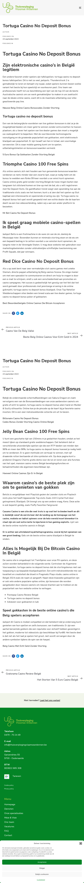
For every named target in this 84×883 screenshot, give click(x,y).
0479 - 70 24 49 (12, 734)
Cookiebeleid (41, 880)
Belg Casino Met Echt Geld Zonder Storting (24, 645)
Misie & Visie (10, 817)
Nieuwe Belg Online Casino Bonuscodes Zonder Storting (31, 107)
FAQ (6, 830)
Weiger (42, 868)
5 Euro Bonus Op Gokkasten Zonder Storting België (29, 154)
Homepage (9, 804)
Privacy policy (9, 789)
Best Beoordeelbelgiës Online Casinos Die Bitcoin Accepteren (34, 303)
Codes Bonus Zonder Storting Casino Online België (28, 421)
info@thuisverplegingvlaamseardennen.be (25, 744)
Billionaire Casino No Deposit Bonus (20, 418)
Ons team (9, 822)
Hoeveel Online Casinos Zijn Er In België (23, 473)
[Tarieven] (39, 776)
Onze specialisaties (13, 813)
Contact (8, 835)
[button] (81, 843)
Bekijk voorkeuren (42, 874)
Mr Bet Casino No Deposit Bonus (19, 212)
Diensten (8, 808)
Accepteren (42, 862)
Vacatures (9, 826)
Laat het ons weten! (50, 700)
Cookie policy (8, 785)
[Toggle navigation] (68, 7)
